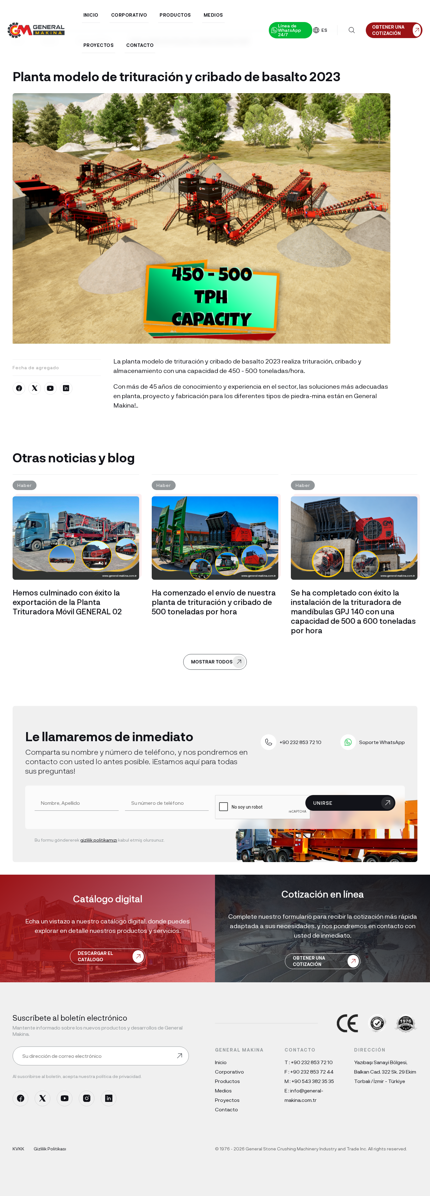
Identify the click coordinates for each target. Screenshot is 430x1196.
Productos (227, 1081)
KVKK (18, 1148)
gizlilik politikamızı (98, 840)
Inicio (221, 1062)
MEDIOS (213, 15)
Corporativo (229, 1072)
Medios (223, 1090)
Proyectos (227, 1100)
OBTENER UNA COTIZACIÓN (309, 961)
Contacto (226, 1109)
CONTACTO (140, 45)
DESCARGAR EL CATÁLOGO (95, 956)
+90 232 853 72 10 (312, 1062)
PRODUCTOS (175, 15)
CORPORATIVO (129, 15)
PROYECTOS (98, 45)
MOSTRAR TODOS (212, 661)
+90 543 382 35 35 (312, 1081)
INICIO (91, 15)
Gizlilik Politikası (50, 1148)
